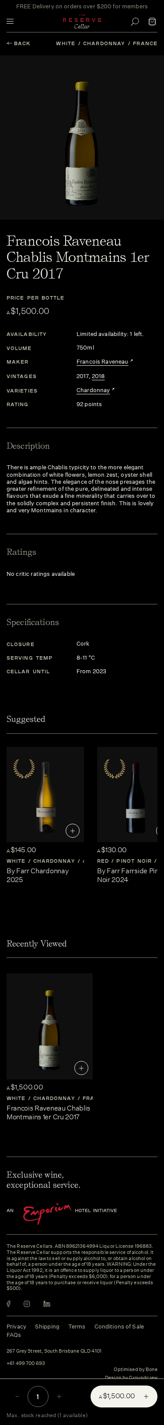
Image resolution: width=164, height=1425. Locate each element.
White (65, 43)
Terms (77, 1326)
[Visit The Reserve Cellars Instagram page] (27, 1303)
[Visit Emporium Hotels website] (77, 1214)
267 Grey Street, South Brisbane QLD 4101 (54, 1351)
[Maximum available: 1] (59, 1396)
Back (22, 43)
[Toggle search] (134, 21)
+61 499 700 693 (26, 1364)
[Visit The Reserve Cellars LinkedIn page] (46, 1303)
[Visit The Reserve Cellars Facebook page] (8, 1303)
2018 (98, 376)
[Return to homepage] (82, 21)
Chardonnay (104, 43)
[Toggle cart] (152, 21)
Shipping (47, 1326)
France (145, 43)
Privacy (16, 1326)
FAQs (14, 1335)
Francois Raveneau (103, 361)
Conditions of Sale (119, 1326)
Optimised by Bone (135, 1369)
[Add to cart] (73, 831)
